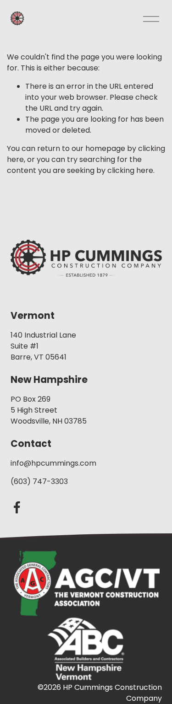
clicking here (130, 170)
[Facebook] (17, 507)
